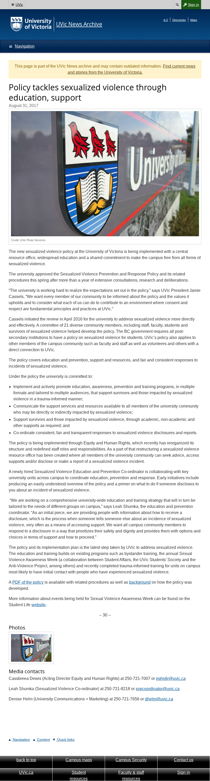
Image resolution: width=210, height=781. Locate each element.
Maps (193, 20)
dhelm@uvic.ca (159, 699)
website (39, 605)
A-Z (165, 20)
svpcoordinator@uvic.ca (158, 689)
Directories (179, 20)
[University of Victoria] (31, 24)
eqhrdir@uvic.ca (171, 678)
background (140, 582)
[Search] (177, 4)
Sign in (190, 5)
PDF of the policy (28, 582)
